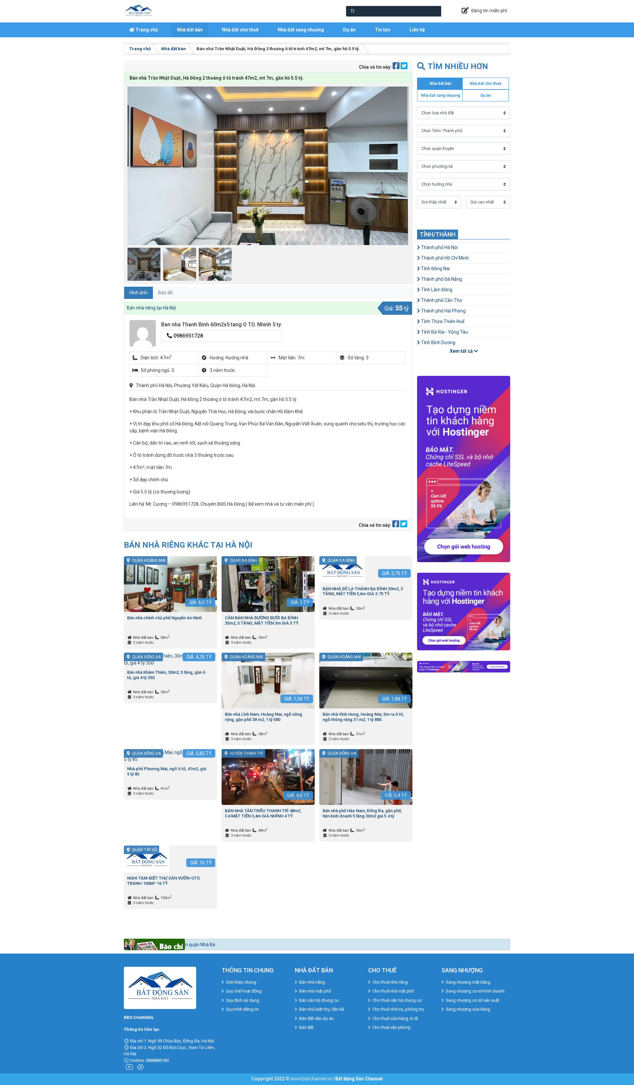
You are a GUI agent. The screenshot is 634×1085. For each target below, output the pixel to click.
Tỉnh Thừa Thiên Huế (442, 321)
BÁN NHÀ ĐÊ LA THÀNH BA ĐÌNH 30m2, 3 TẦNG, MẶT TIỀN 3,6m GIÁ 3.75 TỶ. (363, 591)
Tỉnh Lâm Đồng (436, 289)
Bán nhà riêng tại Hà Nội (151, 307)
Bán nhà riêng (312, 982)
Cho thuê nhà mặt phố (393, 991)
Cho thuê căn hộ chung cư (397, 1000)
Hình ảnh (138, 292)
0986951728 (187, 336)
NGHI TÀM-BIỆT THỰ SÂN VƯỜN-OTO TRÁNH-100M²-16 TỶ (163, 881)
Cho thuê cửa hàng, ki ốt (395, 1018)
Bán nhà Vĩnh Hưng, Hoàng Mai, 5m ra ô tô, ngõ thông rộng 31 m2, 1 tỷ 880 (363, 717)
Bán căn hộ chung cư (319, 1000)
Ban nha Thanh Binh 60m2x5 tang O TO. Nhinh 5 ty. (221, 324)
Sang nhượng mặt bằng (468, 982)
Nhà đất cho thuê (240, 29)
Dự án (349, 29)
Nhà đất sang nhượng (301, 29)
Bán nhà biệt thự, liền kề (321, 1009)
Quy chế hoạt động (244, 991)
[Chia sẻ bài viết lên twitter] (404, 67)
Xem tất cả (462, 351)
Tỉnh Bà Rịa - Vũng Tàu (444, 332)
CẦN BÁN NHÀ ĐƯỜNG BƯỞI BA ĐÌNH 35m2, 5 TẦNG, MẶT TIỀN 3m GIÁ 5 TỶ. (262, 620)
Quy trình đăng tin (242, 1009)
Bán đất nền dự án (316, 1018)
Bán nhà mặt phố (315, 991)
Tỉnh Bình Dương (437, 342)
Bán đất (306, 1027)
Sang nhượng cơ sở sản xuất (472, 1000)
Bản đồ (165, 292)
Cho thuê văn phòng (391, 1027)
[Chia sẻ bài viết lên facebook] (397, 67)
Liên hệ (417, 29)
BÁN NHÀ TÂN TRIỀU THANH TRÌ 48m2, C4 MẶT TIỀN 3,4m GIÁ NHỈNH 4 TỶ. (263, 813)
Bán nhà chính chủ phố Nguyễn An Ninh (164, 617)
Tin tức (382, 29)
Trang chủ (146, 29)
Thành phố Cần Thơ (441, 300)
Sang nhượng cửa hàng (468, 1009)
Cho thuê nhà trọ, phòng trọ (398, 1009)
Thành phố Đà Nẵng (441, 279)
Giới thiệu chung (241, 982)
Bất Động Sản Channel (359, 1078)
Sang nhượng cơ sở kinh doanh (475, 991)
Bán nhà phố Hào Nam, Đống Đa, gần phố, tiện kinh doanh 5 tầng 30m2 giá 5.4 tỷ (362, 813)
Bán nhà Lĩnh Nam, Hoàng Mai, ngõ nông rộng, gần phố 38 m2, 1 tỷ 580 (263, 717)
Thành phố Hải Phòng (443, 310)
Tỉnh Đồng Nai (435, 268)
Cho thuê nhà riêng (390, 982)
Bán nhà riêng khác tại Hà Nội (188, 545)
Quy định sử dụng (242, 1000)
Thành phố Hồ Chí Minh (444, 258)
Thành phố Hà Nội (439, 247)
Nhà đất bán (190, 29)
